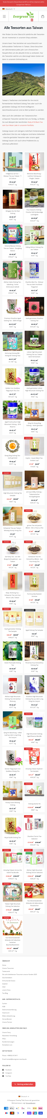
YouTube (8, 1076)
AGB (3, 1007)
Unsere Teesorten (8, 968)
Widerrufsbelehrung (8, 1016)
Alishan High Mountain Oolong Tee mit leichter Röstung (13, 698)
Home (4, 965)
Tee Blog (5, 993)
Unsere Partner (7, 1022)
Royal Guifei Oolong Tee (13, 837)
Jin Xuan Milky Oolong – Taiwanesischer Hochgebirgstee (34, 494)
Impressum (5, 1013)
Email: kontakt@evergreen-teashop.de (14, 1059)
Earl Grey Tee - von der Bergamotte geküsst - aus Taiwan (12, 559)
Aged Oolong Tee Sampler (34, 630)
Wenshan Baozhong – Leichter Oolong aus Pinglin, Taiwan (34, 176)
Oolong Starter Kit (34, 804)
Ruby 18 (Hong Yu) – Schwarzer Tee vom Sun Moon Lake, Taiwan (13, 595)
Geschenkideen (7, 978)
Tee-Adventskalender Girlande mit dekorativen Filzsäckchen (34, 903)
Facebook (8, 1070)
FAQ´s (4, 1039)
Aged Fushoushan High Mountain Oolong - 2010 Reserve (12, 424)
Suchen (4, 1003)
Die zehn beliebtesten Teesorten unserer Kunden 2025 (19, 974)
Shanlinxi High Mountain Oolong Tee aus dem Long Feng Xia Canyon (34, 698)
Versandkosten (7, 1019)
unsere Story (6, 990)
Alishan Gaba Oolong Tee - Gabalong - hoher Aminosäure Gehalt (12, 284)
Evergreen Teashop (15, 1100)
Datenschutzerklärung (9, 1010)
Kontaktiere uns (7, 1045)
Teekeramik (6, 971)
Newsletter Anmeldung (9, 1036)
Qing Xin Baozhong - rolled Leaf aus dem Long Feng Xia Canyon (13, 735)
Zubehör (5, 984)
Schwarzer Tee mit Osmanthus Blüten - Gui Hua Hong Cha (34, 559)
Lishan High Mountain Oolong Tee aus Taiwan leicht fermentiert (34, 354)
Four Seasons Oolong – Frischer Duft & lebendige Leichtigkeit (34, 212)
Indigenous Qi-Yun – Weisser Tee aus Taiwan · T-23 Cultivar (13, 176)
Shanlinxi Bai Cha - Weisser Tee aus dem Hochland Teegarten (34, 284)
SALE (3, 987)
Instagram (8, 1073)
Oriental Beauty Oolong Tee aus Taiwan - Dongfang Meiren (13, 248)
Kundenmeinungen (8, 1042)
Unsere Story (6, 1032)
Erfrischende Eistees (8, 981)
